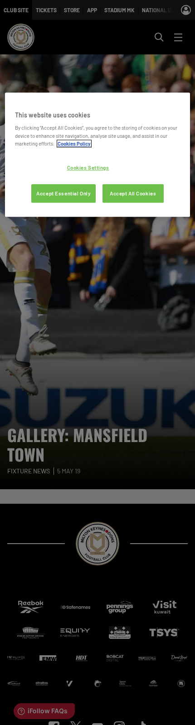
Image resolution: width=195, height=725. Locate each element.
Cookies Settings (88, 167)
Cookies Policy (74, 143)
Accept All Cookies (133, 193)
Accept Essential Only (63, 193)
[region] (97, 154)
